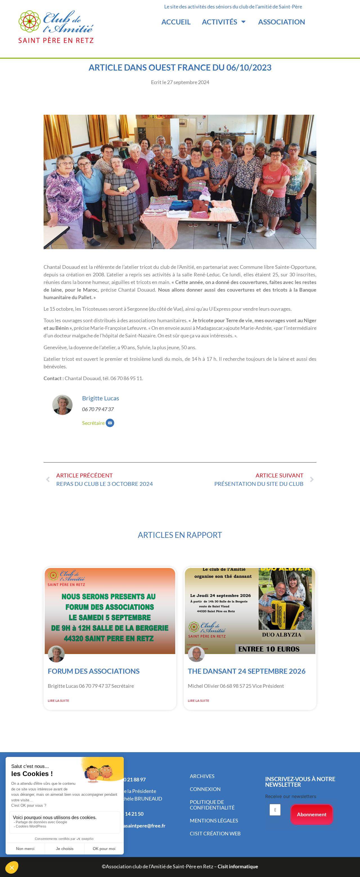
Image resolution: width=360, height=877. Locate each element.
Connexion (205, 789)
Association (281, 21)
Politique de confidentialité (212, 805)
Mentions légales (214, 820)
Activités (219, 21)
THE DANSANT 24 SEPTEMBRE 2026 (247, 671)
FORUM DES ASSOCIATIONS (94, 671)
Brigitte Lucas (100, 398)
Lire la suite (58, 700)
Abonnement (312, 814)
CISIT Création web (215, 833)
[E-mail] (110, 423)
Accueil (176, 21)
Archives (202, 776)
